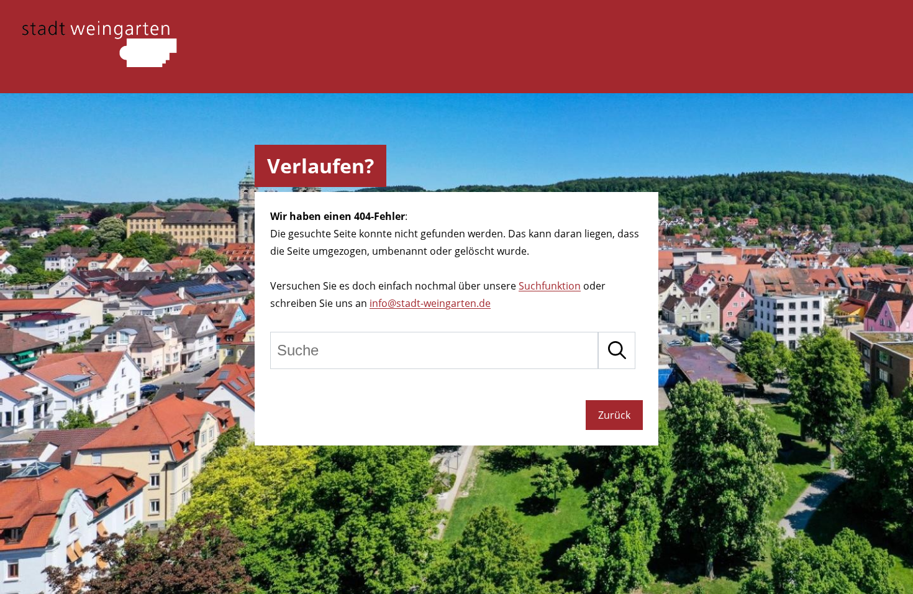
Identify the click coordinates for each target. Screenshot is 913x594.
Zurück (614, 415)
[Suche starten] (616, 350)
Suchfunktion (550, 286)
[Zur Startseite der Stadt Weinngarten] (99, 63)
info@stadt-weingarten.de (430, 303)
